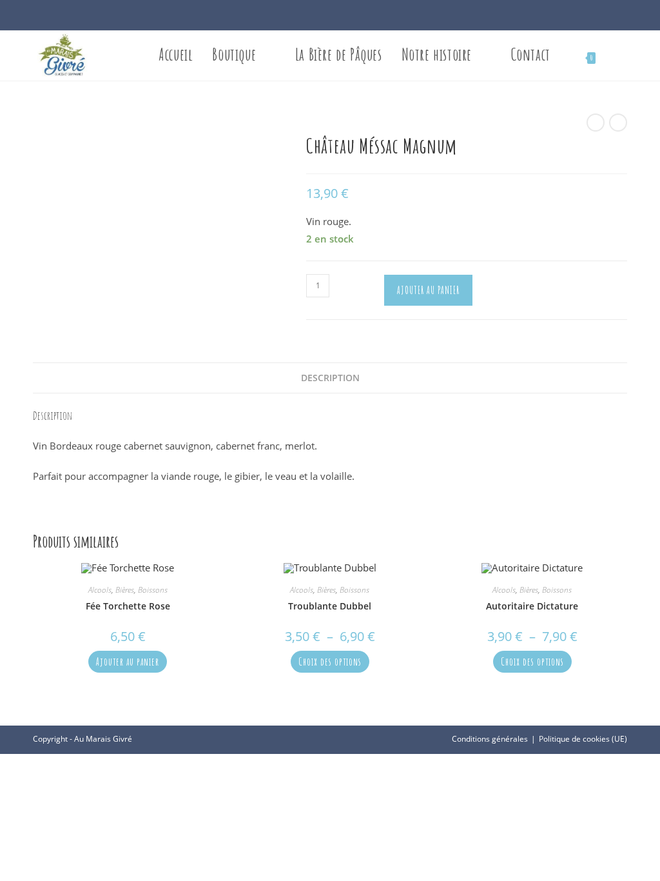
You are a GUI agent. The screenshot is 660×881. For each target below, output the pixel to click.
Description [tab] (330, 378)
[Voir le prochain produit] (618, 123)
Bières (124, 589)
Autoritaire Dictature (532, 606)
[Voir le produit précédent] (596, 123)
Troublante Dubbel (329, 606)
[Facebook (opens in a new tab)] (323, 18)
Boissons (153, 589)
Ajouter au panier (428, 290)
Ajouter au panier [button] (127, 661)
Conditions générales (490, 738)
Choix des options (330, 661)
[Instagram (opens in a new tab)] (337, 18)
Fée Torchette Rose (128, 606)
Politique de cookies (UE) (583, 738)
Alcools (100, 589)
